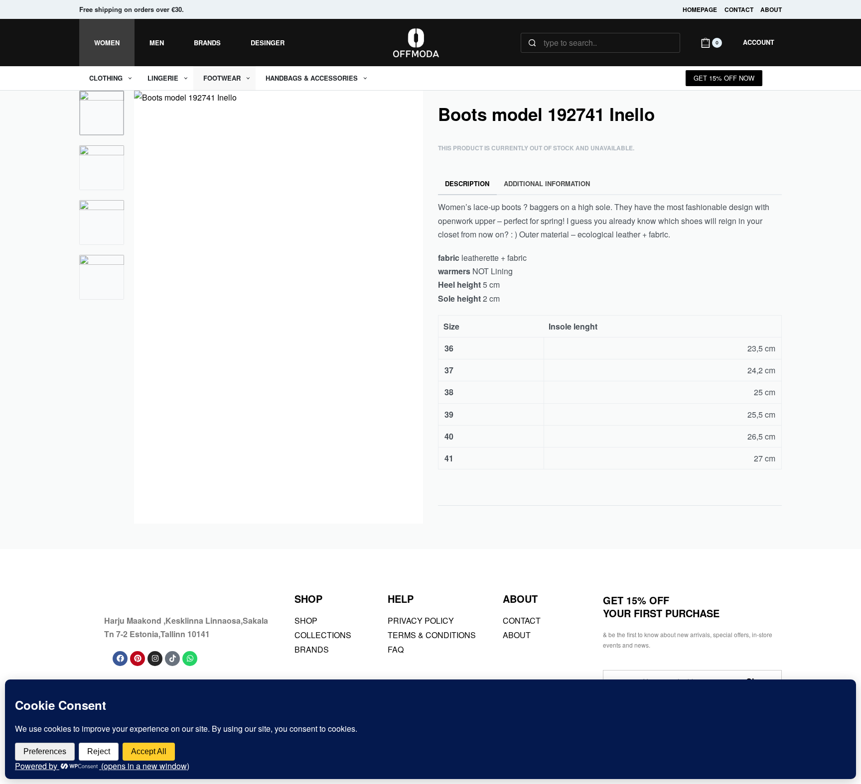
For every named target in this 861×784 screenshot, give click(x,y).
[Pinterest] (137, 658)
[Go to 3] (101, 222)
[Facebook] (120, 658)
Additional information (547, 183)
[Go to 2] (101, 167)
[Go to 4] (101, 277)
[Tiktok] (172, 658)
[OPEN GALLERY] (278, 307)
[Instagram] (154, 658)
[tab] (467, 184)
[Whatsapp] (189, 658)
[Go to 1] (101, 113)
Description (467, 183)
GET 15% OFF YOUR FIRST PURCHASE (661, 606)
